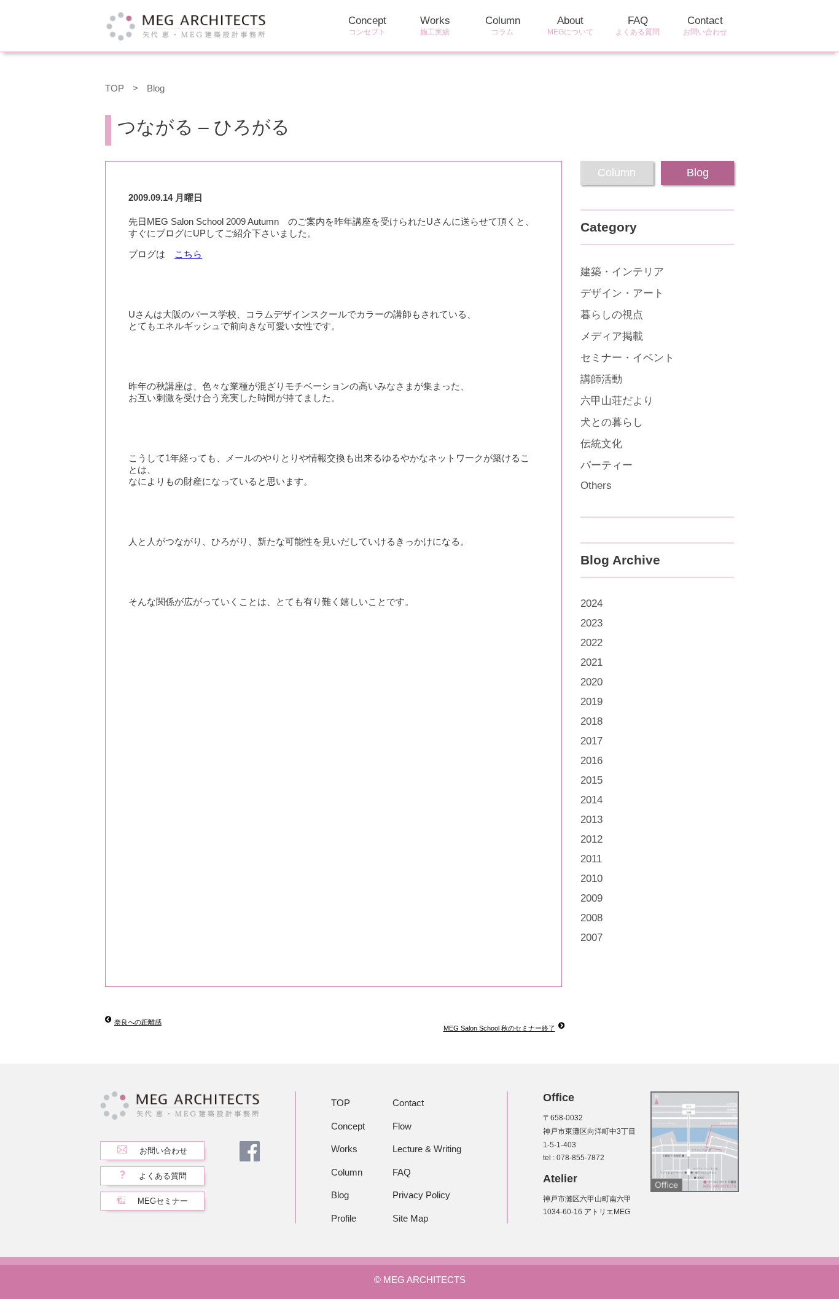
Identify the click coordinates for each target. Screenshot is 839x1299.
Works (435, 25)
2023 (591, 623)
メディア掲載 (611, 336)
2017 (591, 741)
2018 (591, 721)
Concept (367, 25)
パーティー (606, 465)
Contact (705, 25)
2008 (591, 918)
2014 (591, 800)
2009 (591, 898)
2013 (591, 819)
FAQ (637, 25)
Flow (402, 1126)
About (570, 25)
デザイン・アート (622, 293)
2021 (591, 662)
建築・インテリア (622, 272)
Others (596, 485)
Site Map (410, 1218)
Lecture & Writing (426, 1149)
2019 (591, 702)
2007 (591, 937)
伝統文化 (601, 444)
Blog (156, 88)
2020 (591, 682)
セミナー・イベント (627, 358)
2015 (591, 780)
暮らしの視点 (611, 315)
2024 (591, 603)
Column (502, 25)
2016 (591, 761)
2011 (591, 859)
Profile (343, 1218)
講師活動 (601, 379)
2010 (591, 878)
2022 (591, 643)
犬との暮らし (611, 422)
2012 (591, 839)
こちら (188, 254)
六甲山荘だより (617, 401)
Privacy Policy (421, 1195)
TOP (114, 88)
